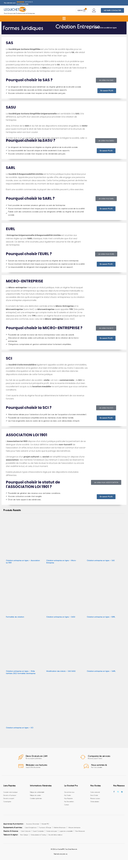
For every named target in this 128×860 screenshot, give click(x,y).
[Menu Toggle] (64, 18)
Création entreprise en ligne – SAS (101, 560)
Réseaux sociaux (95, 798)
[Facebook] (114, 792)
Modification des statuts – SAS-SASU (61, 671)
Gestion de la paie (51, 831)
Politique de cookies (35, 795)
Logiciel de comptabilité (66, 831)
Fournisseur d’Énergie (45, 827)
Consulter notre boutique (10, 792)
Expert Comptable (38, 831)
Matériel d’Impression (60, 827)
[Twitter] (118, 792)
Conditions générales (36, 798)
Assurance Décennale (32, 824)
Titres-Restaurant (80, 831)
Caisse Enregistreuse (31, 827)
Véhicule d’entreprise (74, 827)
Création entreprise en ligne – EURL (101, 617)
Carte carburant (95, 792)
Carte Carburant (25, 831)
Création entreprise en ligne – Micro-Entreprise (61, 561)
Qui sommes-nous (69, 792)
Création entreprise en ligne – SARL (101, 671)
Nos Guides (67, 795)
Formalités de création (15, 617)
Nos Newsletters (69, 801)
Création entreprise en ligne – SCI (19, 728)
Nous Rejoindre (68, 798)
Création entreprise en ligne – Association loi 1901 (23, 561)
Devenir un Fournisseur (9, 795)
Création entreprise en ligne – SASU (60, 617)
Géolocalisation (94, 801)
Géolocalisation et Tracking (38, 835)
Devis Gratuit (94, 795)
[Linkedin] (122, 792)
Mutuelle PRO (45, 824)
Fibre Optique (24, 835)
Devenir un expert (8, 798)
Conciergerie (7, 801)
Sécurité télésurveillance (55, 835)
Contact (66, 804)
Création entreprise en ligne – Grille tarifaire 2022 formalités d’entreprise (21, 672)
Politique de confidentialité (37, 792)
